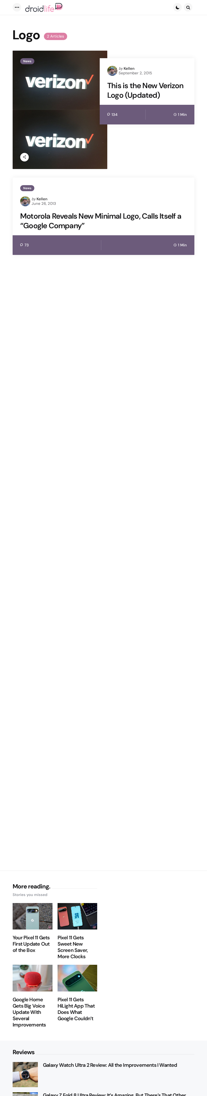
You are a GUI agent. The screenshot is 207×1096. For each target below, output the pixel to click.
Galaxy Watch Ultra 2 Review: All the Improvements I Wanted (110, 1065)
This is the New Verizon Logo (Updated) (145, 90)
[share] (24, 157)
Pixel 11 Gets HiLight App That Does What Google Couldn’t (76, 1009)
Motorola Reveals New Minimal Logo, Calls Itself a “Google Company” (100, 220)
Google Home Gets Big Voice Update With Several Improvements (29, 1012)
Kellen (129, 68)
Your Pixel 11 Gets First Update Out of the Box (31, 944)
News (27, 61)
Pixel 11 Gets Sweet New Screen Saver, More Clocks (73, 947)
